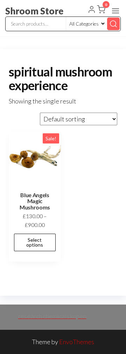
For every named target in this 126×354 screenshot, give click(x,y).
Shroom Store (34, 10)
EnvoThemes (76, 342)
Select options (34, 242)
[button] (115, 11)
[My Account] (92, 10)
